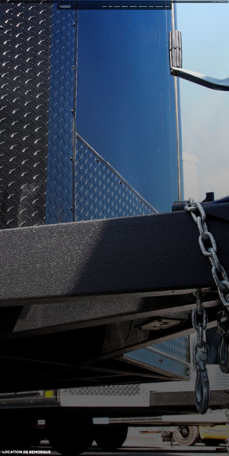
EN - (214, 1)
